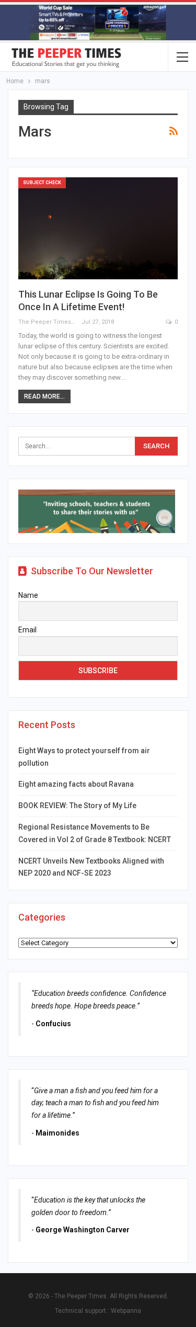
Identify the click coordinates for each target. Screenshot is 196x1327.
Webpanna (126, 1310)
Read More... (44, 396)
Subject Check (42, 182)
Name (28, 595)
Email (27, 630)
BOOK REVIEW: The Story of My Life (77, 805)
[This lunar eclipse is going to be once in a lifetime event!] (98, 228)
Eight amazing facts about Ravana (76, 784)
